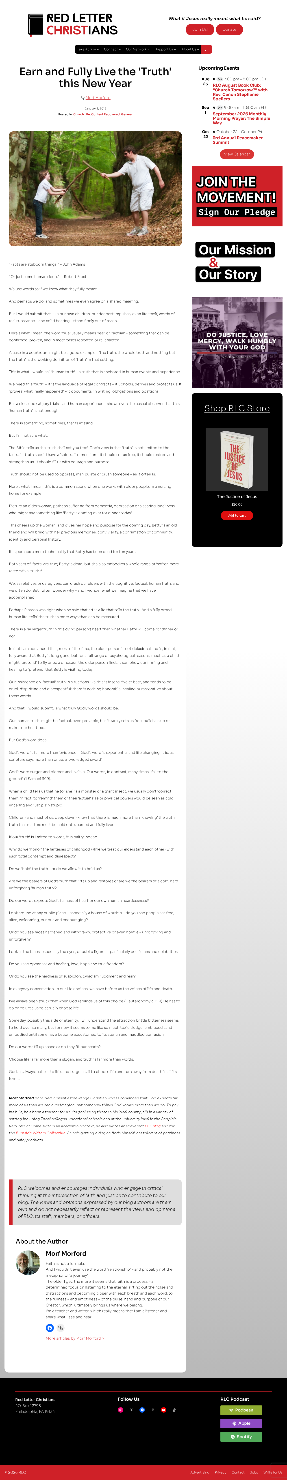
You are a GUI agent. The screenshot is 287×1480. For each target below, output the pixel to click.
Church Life (81, 114)
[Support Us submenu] (175, 49)
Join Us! (200, 29)
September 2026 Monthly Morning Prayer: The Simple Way (241, 119)
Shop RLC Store (237, 408)
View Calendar (237, 154)
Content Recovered (105, 114)
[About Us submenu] (198, 49)
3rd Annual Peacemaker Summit (238, 140)
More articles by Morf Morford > (75, 1338)
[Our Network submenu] (149, 49)
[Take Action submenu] (98, 49)
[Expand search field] (206, 49)
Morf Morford (98, 97)
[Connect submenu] (120, 49)
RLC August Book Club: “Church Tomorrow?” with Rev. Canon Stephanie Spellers (240, 92)
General (127, 114)
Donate (229, 29)
